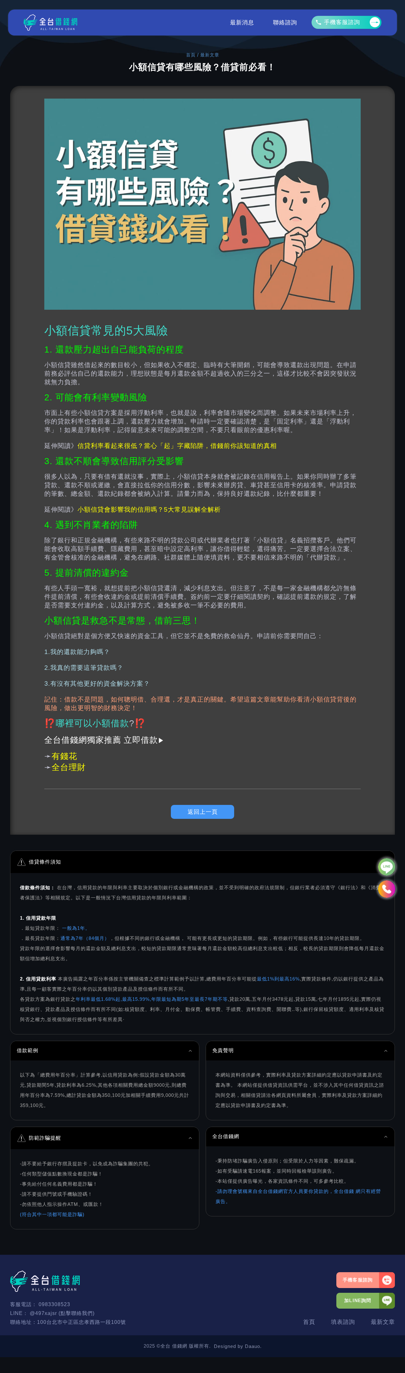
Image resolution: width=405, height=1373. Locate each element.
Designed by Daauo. (238, 1346)
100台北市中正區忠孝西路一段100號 (81, 1322)
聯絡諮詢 (285, 22)
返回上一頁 (203, 812)
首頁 (191, 54)
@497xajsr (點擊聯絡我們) (62, 1313)
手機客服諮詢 (342, 22)
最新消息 (242, 22)
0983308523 (54, 1304)
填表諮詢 (343, 1322)
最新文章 (383, 1322)
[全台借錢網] (51, 22)
